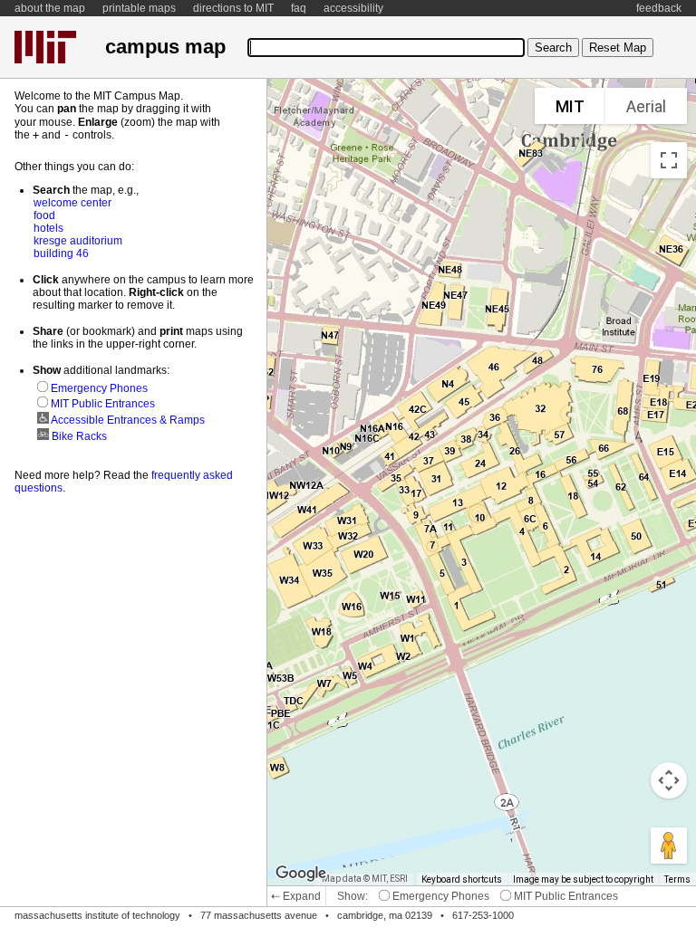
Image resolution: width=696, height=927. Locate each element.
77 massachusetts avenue (258, 915)
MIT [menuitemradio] (570, 106)
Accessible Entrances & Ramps (127, 420)
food (44, 215)
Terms (677, 879)
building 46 (61, 253)
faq (298, 8)
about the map (49, 8)
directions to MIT (233, 8)
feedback (659, 8)
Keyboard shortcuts (461, 879)
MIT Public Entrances (564, 896)
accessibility (353, 8)
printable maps (139, 8)
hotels (48, 228)
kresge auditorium (78, 240)
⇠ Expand (296, 896)
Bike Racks (78, 436)
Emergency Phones (439, 896)
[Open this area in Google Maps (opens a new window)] (301, 873)
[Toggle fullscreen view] (669, 160)
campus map (165, 46)
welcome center (72, 202)
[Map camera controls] (669, 780)
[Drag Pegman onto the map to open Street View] (669, 845)
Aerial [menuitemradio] (646, 106)
